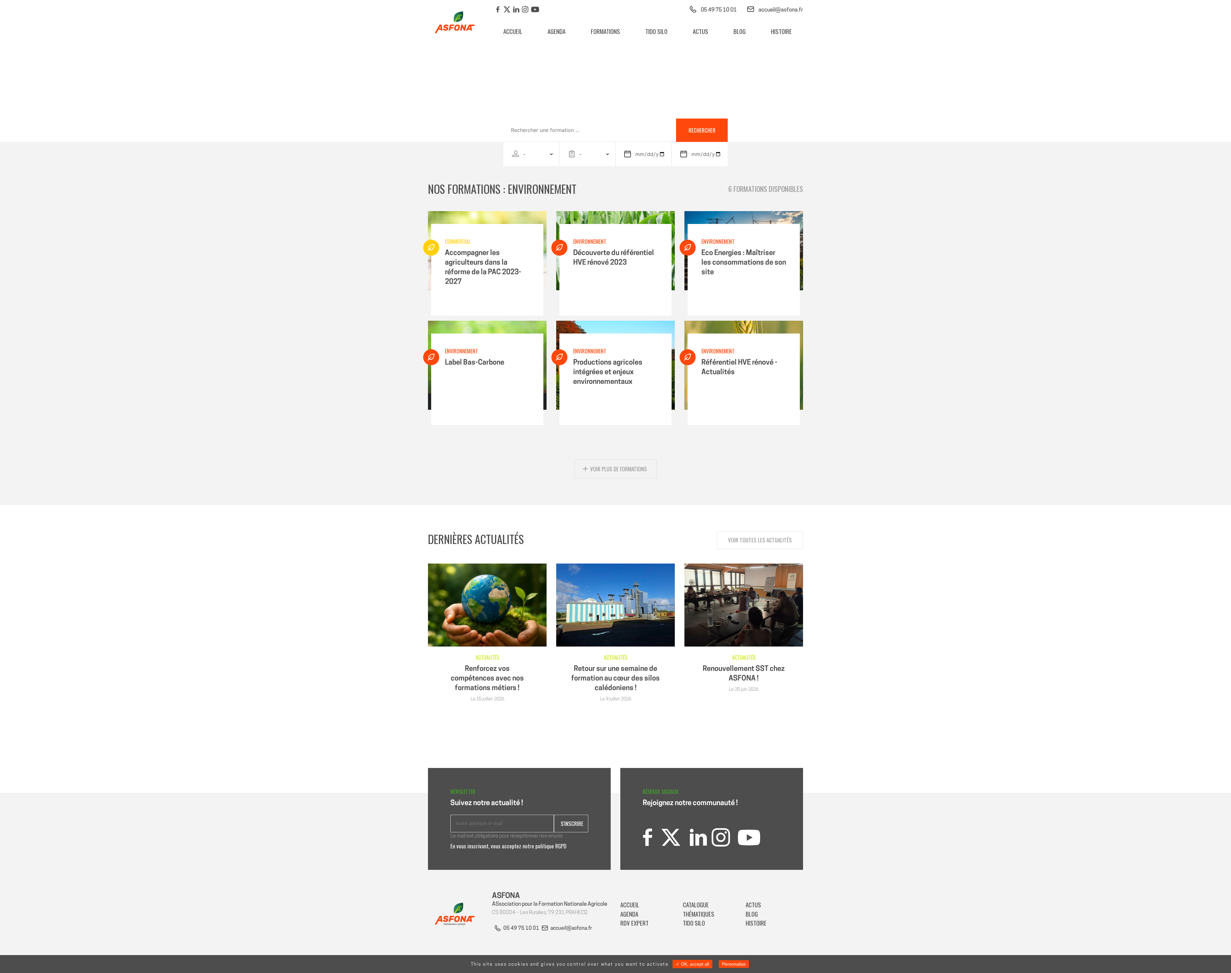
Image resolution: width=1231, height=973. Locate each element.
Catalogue (696, 904)
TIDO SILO (656, 31)
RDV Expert (635, 922)
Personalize (734, 964)
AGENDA (556, 31)
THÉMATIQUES (698, 913)
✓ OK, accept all (692, 964)
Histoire (781, 31)
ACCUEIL (629, 904)
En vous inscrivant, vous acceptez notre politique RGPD (508, 846)
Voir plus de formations (618, 469)
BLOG (739, 31)
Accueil (512, 31)
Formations (605, 31)
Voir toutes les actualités (760, 540)
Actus (700, 31)
